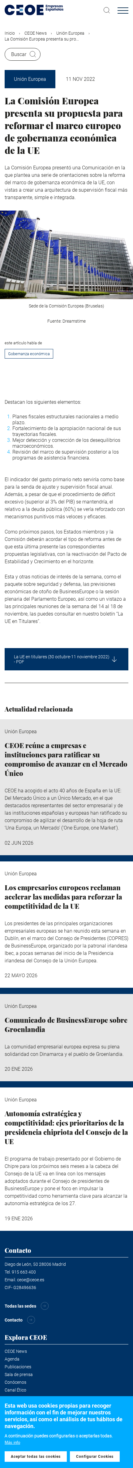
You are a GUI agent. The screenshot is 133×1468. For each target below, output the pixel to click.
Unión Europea (70, 33)
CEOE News (35, 33)
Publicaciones (18, 1366)
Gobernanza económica (29, 353)
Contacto (14, 1320)
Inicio (10, 33)
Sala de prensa (19, 1374)
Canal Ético (15, 1389)
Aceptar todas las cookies (36, 1456)
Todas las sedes (20, 1306)
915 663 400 (24, 1272)
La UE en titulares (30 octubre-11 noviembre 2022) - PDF (61, 659)
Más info (12, 1442)
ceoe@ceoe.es (30, 1279)
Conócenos (15, 1382)
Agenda (12, 1359)
